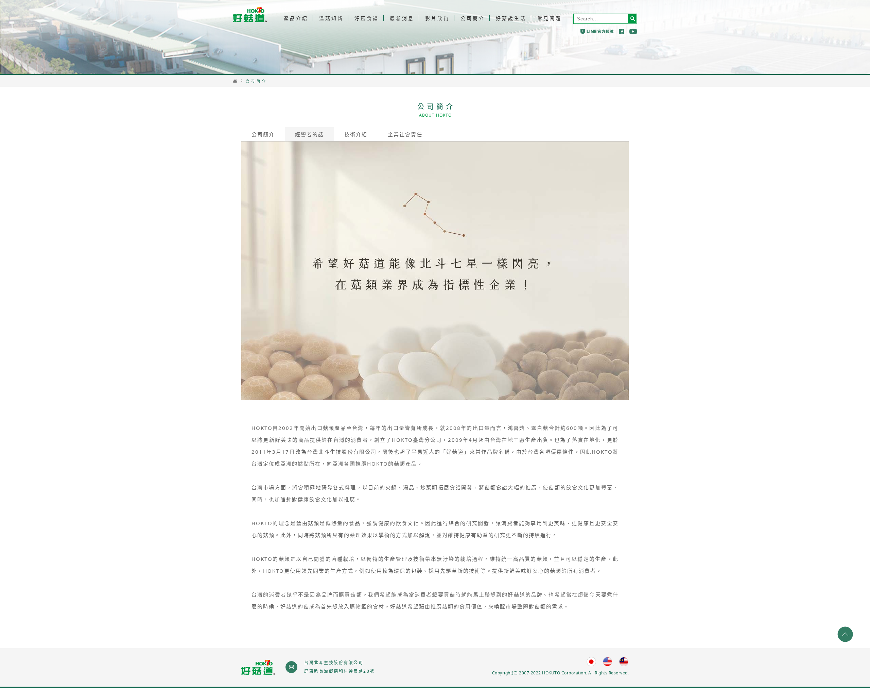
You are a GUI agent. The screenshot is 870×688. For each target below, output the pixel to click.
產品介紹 (296, 18)
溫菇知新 (331, 18)
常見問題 (549, 18)
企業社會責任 (405, 134)
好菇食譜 (366, 18)
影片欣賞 (437, 18)
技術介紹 (355, 134)
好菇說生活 (511, 18)
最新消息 (402, 18)
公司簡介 (472, 18)
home (235, 81)
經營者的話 (309, 134)
